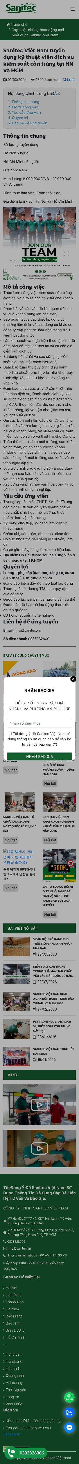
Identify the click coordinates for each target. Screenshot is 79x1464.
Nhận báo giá (39, 756)
